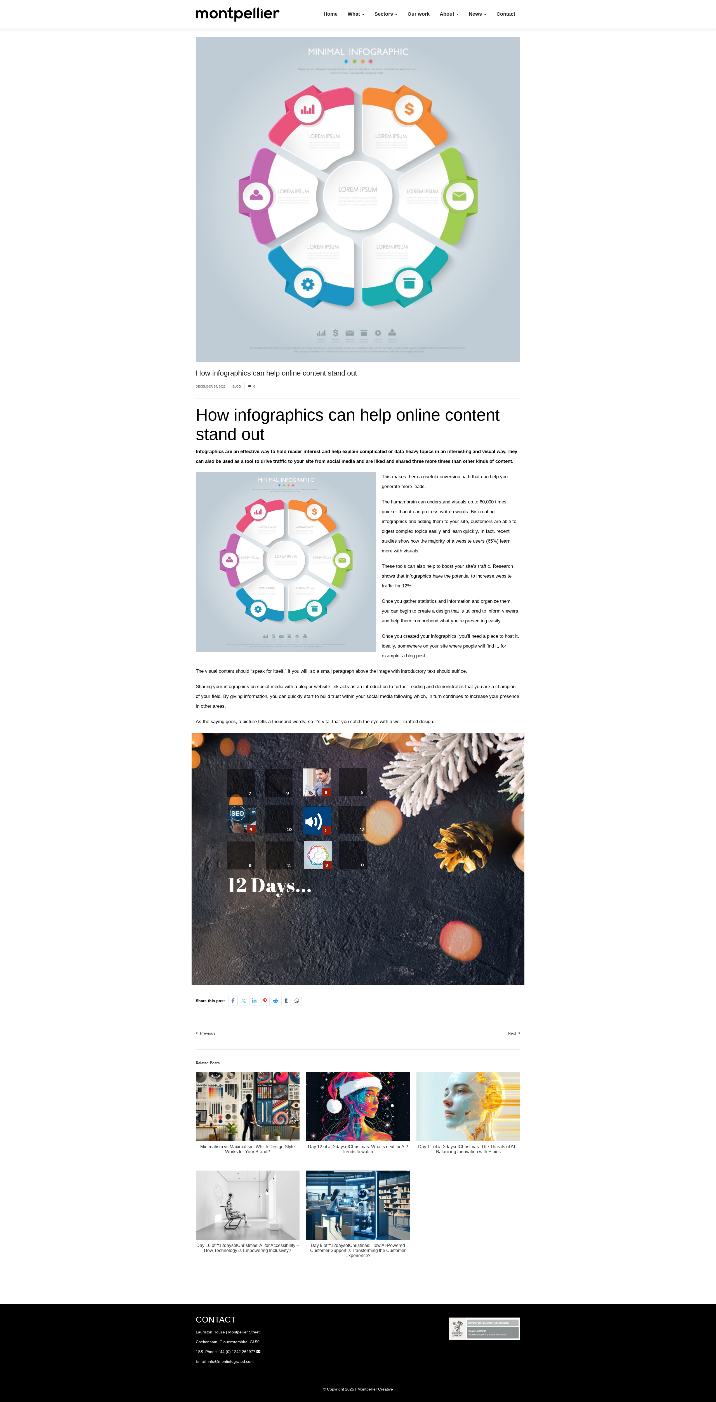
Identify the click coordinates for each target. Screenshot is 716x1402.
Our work (419, 14)
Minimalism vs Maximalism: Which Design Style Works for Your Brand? (247, 1149)
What (354, 14)
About (447, 14)
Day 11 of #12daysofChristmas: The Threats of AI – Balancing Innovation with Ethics (468, 1149)
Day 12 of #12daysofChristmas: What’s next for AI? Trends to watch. (358, 1149)
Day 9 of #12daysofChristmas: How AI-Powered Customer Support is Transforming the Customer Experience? (358, 1250)
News (475, 14)
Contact (505, 14)
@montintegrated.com (234, 1361)
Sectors (384, 14)
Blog (236, 386)
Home (331, 14)
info (211, 1361)
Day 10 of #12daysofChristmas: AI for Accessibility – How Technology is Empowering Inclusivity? (247, 1248)
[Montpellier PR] (238, 14)
